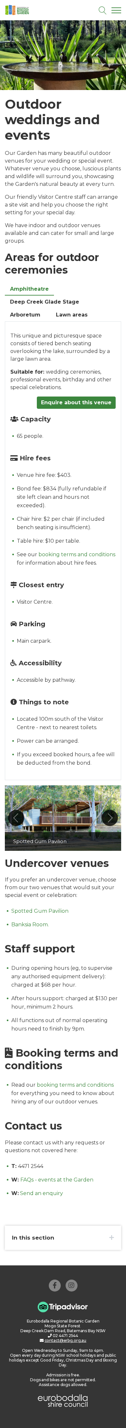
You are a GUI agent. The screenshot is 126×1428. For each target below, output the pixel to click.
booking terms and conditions (76, 554)
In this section (33, 1237)
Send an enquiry (41, 1193)
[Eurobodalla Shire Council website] (63, 1400)
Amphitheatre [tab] (29, 289)
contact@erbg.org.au (66, 1340)
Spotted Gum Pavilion (39, 911)
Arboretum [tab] (25, 315)
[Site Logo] (31, 10)
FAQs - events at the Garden (56, 1180)
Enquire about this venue (76, 402)
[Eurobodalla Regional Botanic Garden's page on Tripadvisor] (63, 1306)
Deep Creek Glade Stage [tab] (44, 302)
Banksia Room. (30, 924)
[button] (16, 818)
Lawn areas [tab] (72, 315)
